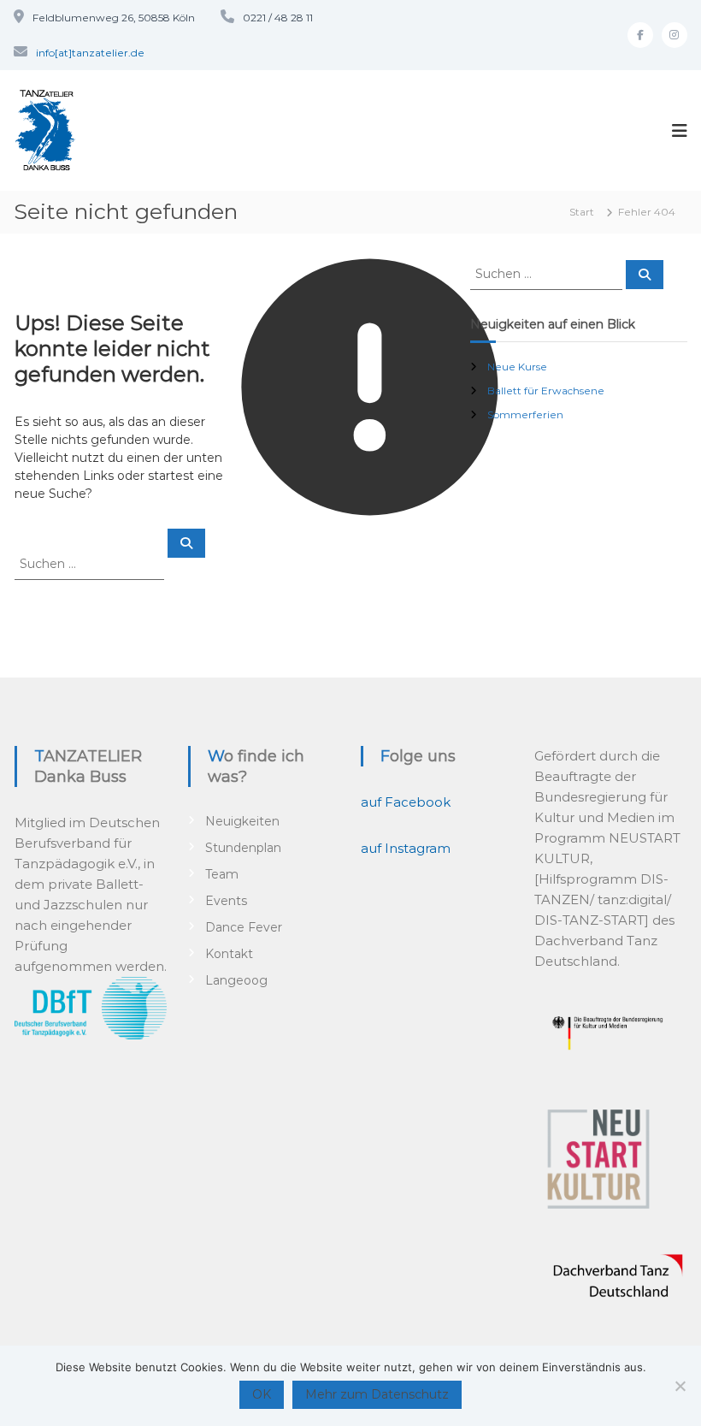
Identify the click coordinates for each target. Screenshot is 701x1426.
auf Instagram (406, 848)
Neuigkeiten (242, 821)
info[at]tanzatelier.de (90, 52)
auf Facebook (406, 802)
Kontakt (229, 954)
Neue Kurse (517, 366)
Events (226, 900)
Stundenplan (243, 847)
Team (222, 874)
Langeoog (236, 980)
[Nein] (679, 1385)
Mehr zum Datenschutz (377, 1394)
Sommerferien (525, 414)
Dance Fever (243, 927)
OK (261, 1394)
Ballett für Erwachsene (545, 390)
